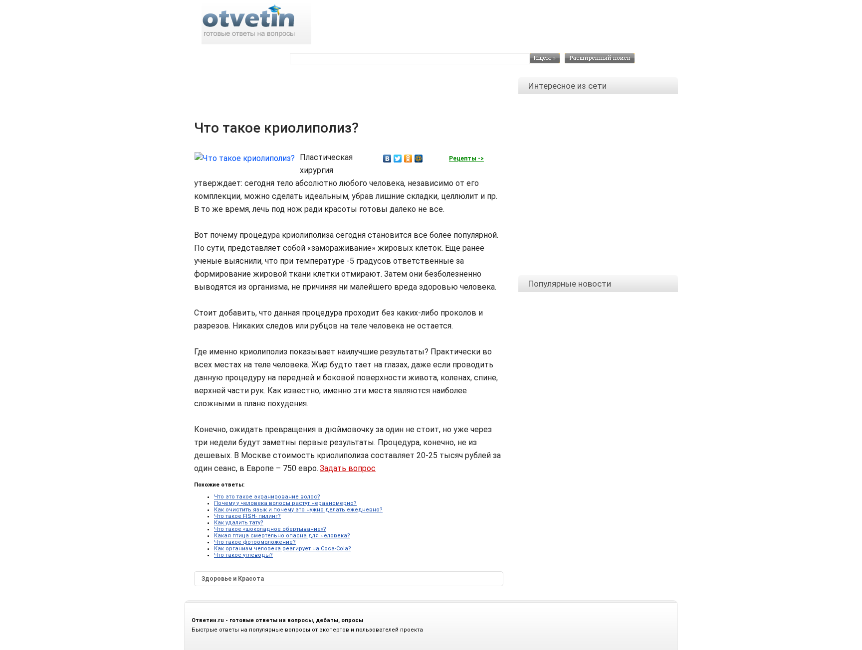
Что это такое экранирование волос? (267, 496)
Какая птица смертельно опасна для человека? (282, 535)
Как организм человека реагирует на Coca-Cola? (282, 548)
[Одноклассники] (408, 158)
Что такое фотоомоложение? (255, 542)
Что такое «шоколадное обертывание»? (270, 529)
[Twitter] (398, 158)
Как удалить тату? (238, 522)
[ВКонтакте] (387, 158)
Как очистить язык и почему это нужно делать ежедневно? (298, 509)
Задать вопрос (348, 468)
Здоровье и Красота (233, 578)
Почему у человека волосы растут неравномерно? (285, 503)
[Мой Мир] (419, 158)
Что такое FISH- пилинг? (247, 516)
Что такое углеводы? (243, 555)
